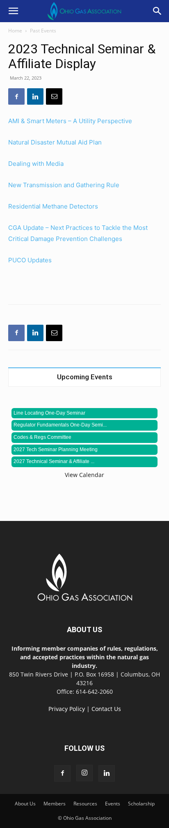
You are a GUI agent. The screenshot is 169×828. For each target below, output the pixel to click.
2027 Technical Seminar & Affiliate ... (54, 461)
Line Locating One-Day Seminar (49, 413)
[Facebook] (16, 96)
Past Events (43, 30)
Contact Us (106, 709)
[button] (13, 11)
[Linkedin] (35, 96)
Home (15, 30)
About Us (25, 803)
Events (112, 803)
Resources (85, 803)
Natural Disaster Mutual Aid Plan (55, 142)
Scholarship (141, 803)
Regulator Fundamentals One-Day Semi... (60, 425)
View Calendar (84, 475)
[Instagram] (84, 773)
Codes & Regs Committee (42, 437)
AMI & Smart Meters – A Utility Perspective (70, 121)
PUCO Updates (30, 260)
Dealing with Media (36, 163)
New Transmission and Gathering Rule (63, 185)
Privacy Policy (66, 709)
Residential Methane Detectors (54, 206)
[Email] (54, 96)
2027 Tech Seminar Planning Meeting (56, 449)
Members (54, 803)
